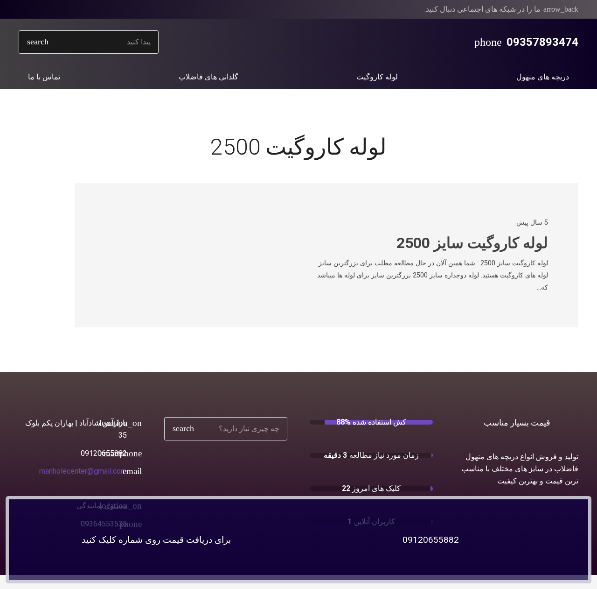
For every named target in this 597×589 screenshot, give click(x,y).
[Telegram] (41, 9)
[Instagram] (56, 9)
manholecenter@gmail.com (83, 471)
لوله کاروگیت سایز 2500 (472, 243)
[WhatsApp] (70, 9)
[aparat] (26, 9)
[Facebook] (85, 9)
